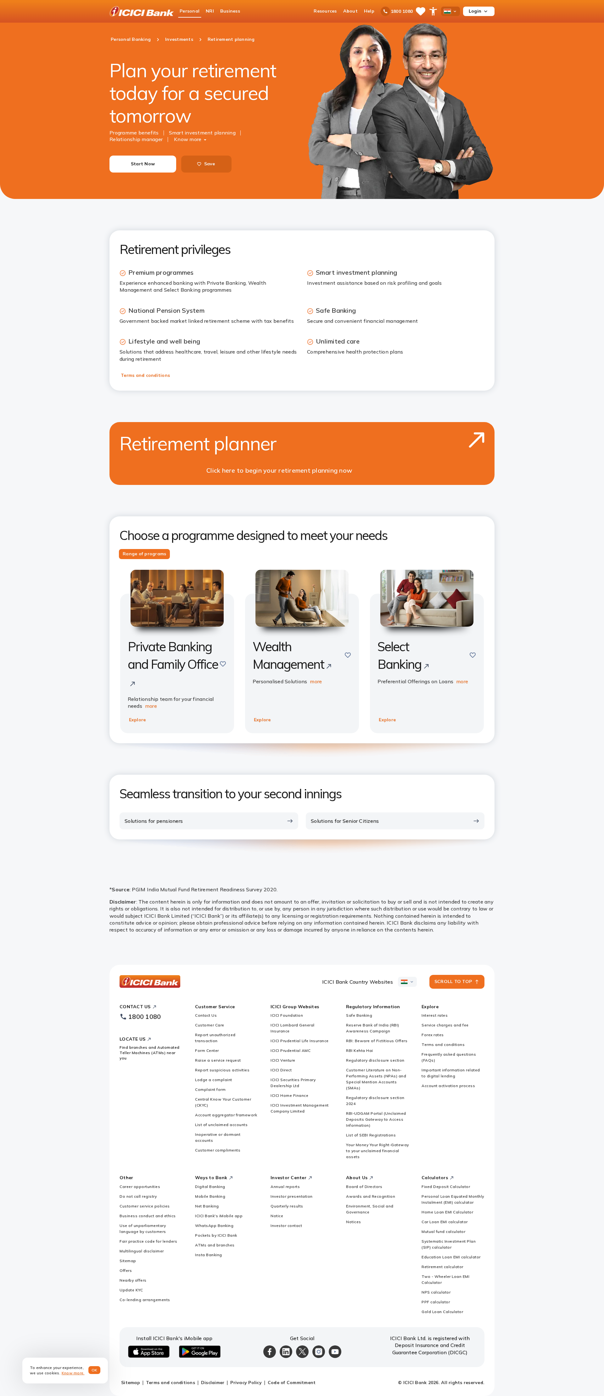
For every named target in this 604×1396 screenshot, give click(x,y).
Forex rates (433, 1034)
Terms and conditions (145, 375)
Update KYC (131, 1290)
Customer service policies (145, 1206)
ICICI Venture (283, 1060)
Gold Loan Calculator (442, 1311)
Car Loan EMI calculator (445, 1221)
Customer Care (209, 1025)
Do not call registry (138, 1196)
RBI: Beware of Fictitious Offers (376, 1040)
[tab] (144, 554)
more (151, 706)
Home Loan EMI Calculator (447, 1212)
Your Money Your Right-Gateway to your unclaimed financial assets (377, 1150)
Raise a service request (218, 1060)
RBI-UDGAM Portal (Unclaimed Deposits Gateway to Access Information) (376, 1119)
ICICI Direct (281, 1070)
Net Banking (207, 1206)
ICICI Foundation (287, 1015)
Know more (187, 139)
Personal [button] (189, 11)
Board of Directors (364, 1186)
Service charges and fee (445, 1025)
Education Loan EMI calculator (451, 1257)
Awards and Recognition (370, 1196)
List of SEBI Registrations (371, 1135)
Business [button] (230, 11)
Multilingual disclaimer (142, 1251)
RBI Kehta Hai (359, 1050)
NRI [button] (210, 11)
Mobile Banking (210, 1196)
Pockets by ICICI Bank (216, 1235)
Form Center (207, 1050)
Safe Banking (359, 1015)
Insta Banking (208, 1254)
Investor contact (286, 1225)
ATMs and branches (215, 1245)
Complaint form (210, 1089)
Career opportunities (140, 1186)
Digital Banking (210, 1186)
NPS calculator (436, 1292)
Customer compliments (217, 1150)
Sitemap (128, 1260)
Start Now (143, 164)
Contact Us (206, 1015)
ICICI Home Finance (289, 1095)
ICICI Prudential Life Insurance (300, 1040)
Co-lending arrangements (145, 1299)
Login (475, 11)
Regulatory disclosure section (375, 1060)
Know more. (73, 1373)
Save (209, 164)
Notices (353, 1221)
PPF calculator (436, 1302)
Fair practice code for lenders (148, 1241)
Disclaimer (213, 1382)
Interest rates (435, 1015)
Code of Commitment (292, 1382)
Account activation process (448, 1085)
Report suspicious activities (222, 1070)
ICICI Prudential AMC (290, 1050)
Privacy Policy (246, 1382)
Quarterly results (287, 1206)
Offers (126, 1270)
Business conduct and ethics (148, 1215)
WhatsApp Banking (214, 1225)
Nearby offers (133, 1280)
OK (95, 1370)
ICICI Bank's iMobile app (219, 1215)
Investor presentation (292, 1196)
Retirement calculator (442, 1266)
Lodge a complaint (213, 1079)
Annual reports (285, 1186)
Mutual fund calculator (443, 1231)
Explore (137, 720)
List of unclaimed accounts (221, 1124)
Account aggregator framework (226, 1115)
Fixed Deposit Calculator (446, 1186)
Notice (277, 1215)
